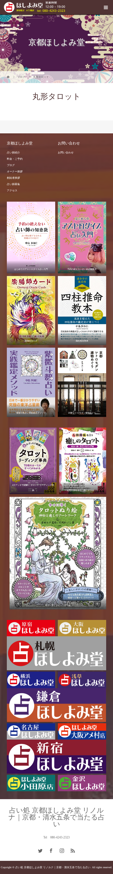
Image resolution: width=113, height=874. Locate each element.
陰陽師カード (31, 341)
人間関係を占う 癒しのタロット (82, 490)
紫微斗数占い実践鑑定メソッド (31, 413)
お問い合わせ (66, 152)
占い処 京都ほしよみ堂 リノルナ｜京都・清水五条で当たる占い (56, 817)
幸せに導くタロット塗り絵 (57, 605)
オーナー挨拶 (15, 171)
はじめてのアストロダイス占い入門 (31, 269)
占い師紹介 (13, 152)
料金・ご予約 (15, 158)
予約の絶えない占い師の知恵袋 (82, 269)
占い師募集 (13, 184)
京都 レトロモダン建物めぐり (82, 413)
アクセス (12, 190)
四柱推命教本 (82, 341)
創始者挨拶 (13, 177)
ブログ (11, 165)
